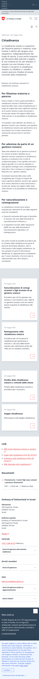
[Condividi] (36, 26)
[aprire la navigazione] (36, 18)
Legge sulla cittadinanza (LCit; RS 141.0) (19, 455)
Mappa (4, 534)
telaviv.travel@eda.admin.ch (13, 581)
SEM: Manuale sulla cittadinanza (16, 464)
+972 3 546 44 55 (8, 543)
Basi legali (24, 666)
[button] (35, 611)
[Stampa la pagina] (31, 26)
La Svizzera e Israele (14, 19)
